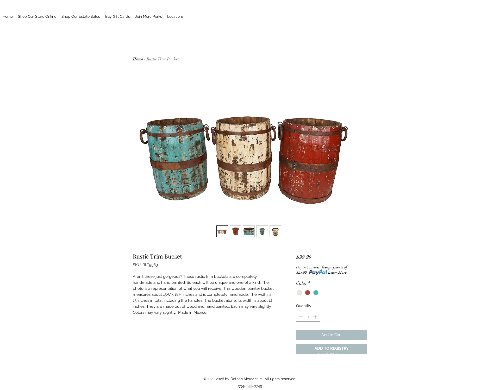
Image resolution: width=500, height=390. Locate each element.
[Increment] (315, 317)
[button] (331, 349)
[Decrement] (300, 317)
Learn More (337, 272)
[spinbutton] (308, 317)
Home (138, 59)
